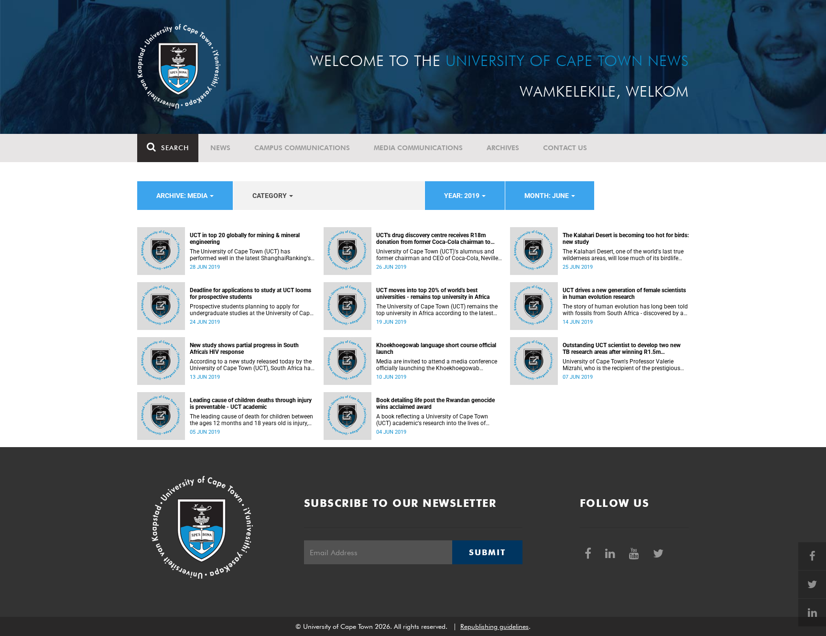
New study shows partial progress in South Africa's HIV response (244, 348)
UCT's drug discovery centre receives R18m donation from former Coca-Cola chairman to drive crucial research (433, 238)
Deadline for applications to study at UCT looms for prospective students (250, 293)
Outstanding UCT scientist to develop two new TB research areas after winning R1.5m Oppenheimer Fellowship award (622, 348)
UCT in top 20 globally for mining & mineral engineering (245, 238)
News (220, 148)
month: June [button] (547, 195)
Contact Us (565, 148)
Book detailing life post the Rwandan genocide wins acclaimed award (435, 403)
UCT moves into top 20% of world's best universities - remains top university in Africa (432, 293)
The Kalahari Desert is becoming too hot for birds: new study (626, 238)
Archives (503, 148)
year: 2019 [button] (462, 195)
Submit (487, 552)
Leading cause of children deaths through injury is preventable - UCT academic (251, 403)
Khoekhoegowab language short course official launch (436, 348)
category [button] (270, 195)
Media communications (418, 148)
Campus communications (302, 148)
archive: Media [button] (182, 195)
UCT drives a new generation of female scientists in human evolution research (624, 293)
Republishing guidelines (494, 626)
